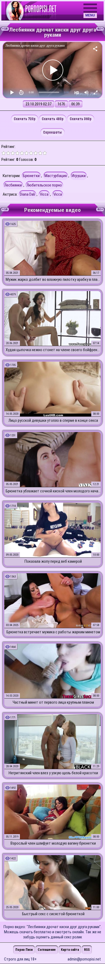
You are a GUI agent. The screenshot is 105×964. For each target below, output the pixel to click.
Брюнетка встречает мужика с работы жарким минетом (53, 632)
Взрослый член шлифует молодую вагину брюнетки (53, 843)
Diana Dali (27, 194)
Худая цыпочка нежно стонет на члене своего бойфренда (53, 349)
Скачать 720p (25, 119)
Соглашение (47, 950)
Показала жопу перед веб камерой (53, 561)
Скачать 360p (81, 119)
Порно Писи (24, 950)
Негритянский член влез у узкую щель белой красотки (53, 772)
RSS (87, 950)
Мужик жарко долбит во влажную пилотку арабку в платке (53, 279)
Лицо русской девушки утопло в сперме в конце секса (53, 420)
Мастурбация (55, 175)
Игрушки (79, 175)
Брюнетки (31, 175)
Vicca (44, 194)
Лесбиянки (13, 185)
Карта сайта (70, 950)
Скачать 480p (53, 119)
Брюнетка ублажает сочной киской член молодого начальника (53, 491)
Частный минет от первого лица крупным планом (53, 702)
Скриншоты (52, 132)
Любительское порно (44, 185)
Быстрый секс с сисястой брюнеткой (53, 913)
